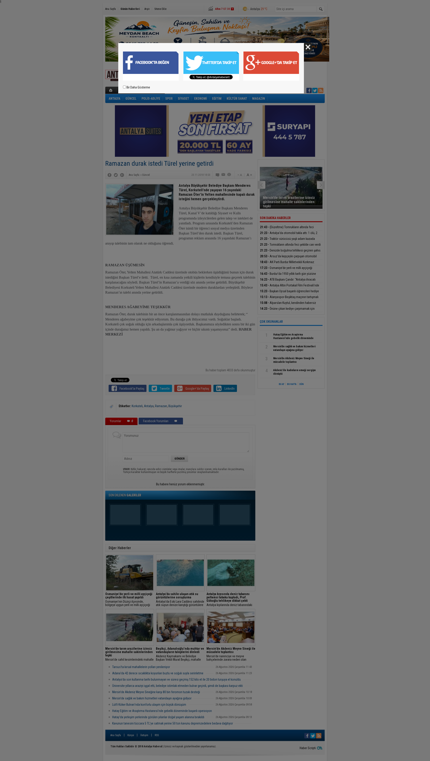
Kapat (308, 47)
